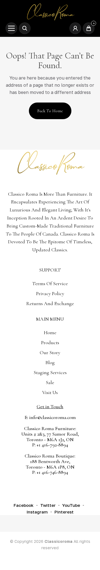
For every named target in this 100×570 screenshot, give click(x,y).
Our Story (50, 352)
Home (50, 332)
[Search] (25, 28)
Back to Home (50, 110)
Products (50, 342)
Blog (50, 362)
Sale (50, 382)
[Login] (75, 28)
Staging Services (50, 372)
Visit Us (50, 392)
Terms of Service (50, 283)
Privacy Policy (50, 293)
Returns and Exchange (50, 303)
